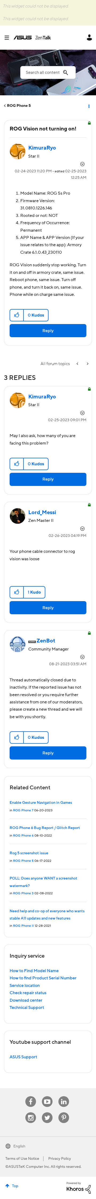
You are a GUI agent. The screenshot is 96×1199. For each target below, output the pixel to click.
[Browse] (9, 37)
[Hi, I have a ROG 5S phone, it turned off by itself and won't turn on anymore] (78, 363)
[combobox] (48, 72)
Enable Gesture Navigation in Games (41, 802)
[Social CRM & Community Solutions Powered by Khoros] (79, 1187)
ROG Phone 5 (19, 105)
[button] (17, 315)
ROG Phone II (23, 926)
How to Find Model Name (34, 970)
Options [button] (88, 106)
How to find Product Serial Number (43, 978)
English (19, 1146)
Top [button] (15, 1186)
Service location (25, 985)
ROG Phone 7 (23, 810)
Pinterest (63, 1112)
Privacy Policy (59, 1158)
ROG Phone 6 (23, 836)
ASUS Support (23, 1057)
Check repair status (28, 992)
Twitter (47, 1112)
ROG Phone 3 (23, 893)
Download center (26, 1000)
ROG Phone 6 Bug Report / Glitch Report (45, 828)
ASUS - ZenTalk (32, 38)
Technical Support (27, 1007)
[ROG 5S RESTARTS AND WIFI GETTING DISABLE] (87, 363)
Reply (48, 330)
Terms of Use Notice (22, 1158)
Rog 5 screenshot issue (29, 853)
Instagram (30, 1112)
